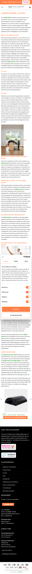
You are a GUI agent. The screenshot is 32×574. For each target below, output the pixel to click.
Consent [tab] (5, 261)
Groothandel (6, 479)
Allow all (15, 309)
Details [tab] (16, 261)
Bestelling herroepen (8, 491)
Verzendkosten (7, 488)
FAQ (4, 476)
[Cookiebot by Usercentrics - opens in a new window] (23, 257)
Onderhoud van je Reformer (10, 482)
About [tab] (26, 261)
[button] (2, 7)
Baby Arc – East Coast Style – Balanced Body (13, 414)
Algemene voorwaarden (9, 467)
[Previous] (1, 402)
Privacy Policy (7, 470)
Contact (5, 473)
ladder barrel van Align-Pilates (12, 360)
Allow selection (16, 315)
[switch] (28, 292)
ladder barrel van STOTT (10, 354)
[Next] (31, 402)
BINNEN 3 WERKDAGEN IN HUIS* (11, 2)
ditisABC (20, 572)
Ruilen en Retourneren (9, 485)
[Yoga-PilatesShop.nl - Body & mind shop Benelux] (16, 7)
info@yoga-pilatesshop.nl (9, 554)
